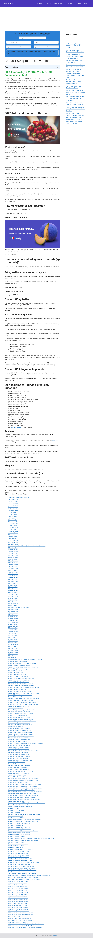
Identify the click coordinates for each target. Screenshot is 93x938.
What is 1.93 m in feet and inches (18, 907)
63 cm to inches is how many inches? (19, 607)
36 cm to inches (13, 564)
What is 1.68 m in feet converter (17, 883)
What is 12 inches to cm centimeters (18, 911)
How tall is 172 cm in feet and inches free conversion (23, 862)
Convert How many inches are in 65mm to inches (22, 786)
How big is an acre (13, 808)
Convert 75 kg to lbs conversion (17, 767)
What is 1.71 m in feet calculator (17, 886)
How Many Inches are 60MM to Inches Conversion (23, 821)
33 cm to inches (13, 561)
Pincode (86, 3)
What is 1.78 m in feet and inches (18, 892)
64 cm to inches (13, 609)
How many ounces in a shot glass (18, 844)
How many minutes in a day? (16, 836)
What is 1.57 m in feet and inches (18, 881)
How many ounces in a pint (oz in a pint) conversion (23, 840)
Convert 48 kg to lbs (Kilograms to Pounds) (21, 736)
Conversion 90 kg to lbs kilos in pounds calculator (22, 663)
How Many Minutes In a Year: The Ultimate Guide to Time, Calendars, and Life (31, 838)
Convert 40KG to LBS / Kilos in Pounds (19, 730)
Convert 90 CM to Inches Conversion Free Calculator (23, 778)
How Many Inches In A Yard (16, 825)
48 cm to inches (13, 579)
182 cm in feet (12, 535)
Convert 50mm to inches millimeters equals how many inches (26, 743)
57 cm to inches (13, 598)
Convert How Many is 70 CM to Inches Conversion (23, 795)
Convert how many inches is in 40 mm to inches (22, 793)
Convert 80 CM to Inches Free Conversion (20, 771)
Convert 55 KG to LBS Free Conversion (19, 745)
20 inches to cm (13, 542)
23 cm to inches (13, 549)
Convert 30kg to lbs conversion (17, 715)
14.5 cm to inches (13, 522)
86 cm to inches (13, 641)
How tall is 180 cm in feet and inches (19, 864)
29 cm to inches (13, 555)
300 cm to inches (13, 557)
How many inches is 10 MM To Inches (19, 827)
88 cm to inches (13, 643)
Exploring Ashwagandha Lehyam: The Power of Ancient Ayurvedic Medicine (75, 56)
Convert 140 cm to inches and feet (18, 680)
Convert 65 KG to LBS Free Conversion (19, 758)
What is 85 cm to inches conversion (18, 922)
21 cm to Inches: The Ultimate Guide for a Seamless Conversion (26, 546)
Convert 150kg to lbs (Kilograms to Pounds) (21, 685)
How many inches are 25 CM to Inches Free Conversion (24, 819)
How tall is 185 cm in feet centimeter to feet (21, 866)
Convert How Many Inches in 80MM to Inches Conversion (25, 791)
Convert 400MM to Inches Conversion (19, 728)
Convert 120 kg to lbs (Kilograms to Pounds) (21, 678)
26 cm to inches (13, 553)
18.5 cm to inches (13, 531)
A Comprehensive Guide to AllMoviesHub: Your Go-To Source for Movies (74, 121)
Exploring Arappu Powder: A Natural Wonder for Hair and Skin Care (76, 75)
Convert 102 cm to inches (15, 671)
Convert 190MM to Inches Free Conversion (20, 691)
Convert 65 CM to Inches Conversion (19, 756)
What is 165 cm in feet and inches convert (20, 913)
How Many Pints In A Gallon (16, 846)
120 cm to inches (13, 512)
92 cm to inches (13, 648)
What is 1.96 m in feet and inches (18, 909)
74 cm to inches (13, 628)
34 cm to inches (13, 563)
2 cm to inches (12, 538)
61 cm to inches (12, 605)
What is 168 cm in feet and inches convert (20, 914)
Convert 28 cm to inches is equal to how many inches (23, 704)
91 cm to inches (12, 646)
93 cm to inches (13, 650)
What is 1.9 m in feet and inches (17, 903)
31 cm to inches (12, 559)
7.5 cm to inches (13, 620)
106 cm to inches (13, 499)
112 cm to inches (13, 503)
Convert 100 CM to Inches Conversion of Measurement (24, 667)
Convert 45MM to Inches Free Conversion (20, 734)
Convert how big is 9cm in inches (18, 782)
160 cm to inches (13, 523)
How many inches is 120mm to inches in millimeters (23, 831)
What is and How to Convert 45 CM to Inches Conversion (25, 927)
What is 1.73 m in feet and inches (18, 888)
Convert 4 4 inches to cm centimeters (19, 723)
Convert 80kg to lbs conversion (17, 775)
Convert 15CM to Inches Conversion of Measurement (23, 687)
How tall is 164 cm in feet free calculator (20, 860)
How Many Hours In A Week (16, 818)
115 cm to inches (13, 505)
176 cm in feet (12, 529)
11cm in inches (12, 508)
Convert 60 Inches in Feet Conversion (19, 752)
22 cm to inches (13, 548)
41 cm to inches (12, 570)
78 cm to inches (13, 635)
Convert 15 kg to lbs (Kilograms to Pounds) (20, 683)
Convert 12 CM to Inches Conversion (18, 676)
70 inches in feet (13, 622)
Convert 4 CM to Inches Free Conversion (20, 724)
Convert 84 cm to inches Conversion (18, 777)
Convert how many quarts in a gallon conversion (22, 797)
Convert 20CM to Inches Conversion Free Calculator (23, 698)
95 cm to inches (13, 654)
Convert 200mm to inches (15, 697)
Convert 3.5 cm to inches (15, 708)
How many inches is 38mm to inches (19, 832)
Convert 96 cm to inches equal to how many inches (23, 780)
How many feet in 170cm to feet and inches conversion (24, 814)
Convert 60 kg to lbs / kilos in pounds (19, 754)
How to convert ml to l (14, 872)
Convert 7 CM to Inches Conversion (18, 764)
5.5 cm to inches (13, 583)
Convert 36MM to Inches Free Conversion (20, 719)
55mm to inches (13, 594)
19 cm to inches (12, 536)
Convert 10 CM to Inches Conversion (19, 665)
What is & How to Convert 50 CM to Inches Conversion (24, 879)
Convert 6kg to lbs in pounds (16, 762)
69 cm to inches (13, 618)
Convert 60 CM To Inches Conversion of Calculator (23, 751)
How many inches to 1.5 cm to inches (19, 834)
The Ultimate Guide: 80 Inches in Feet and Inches (22, 873)
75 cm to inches (13, 630)
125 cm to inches (13, 514)
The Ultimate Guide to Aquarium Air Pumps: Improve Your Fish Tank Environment (75, 81)
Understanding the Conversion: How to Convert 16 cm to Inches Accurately (30, 875)
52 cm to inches (13, 587)
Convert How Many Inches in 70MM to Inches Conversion (25, 788)
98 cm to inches (13, 656)
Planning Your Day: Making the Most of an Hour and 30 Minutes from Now (75, 109)
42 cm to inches (13, 572)
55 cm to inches (13, 592)
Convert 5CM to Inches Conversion (18, 747)
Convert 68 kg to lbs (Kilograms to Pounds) (21, 760)
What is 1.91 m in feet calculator (17, 905)
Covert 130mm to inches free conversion (20, 806)
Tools (47, 3)
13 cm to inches (12, 516)
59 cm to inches (13, 602)
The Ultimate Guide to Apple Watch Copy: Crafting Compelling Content (75, 92)
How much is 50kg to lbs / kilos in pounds (20, 849)
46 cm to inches (13, 576)
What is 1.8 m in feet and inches (17, 896)
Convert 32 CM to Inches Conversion (19, 717)
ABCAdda (54, 935)
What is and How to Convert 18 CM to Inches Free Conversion (26, 924)
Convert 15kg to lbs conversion (17, 689)
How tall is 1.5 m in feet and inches (18, 851)
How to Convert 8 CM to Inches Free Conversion (22, 870)
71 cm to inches (12, 624)
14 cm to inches (12, 520)
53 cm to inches (13, 589)
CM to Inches (12, 657)
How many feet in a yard (15, 816)
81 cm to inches (12, 639)
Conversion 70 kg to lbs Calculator (18, 661)
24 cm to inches (13, 551)
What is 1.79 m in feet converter (17, 894)
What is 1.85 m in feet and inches (18, 899)
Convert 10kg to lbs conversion (17, 674)
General (79, 3)
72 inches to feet (13, 626)
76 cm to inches (13, 631)
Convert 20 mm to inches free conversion (20, 695)
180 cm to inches (13, 533)
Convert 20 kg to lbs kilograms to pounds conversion (23, 693)
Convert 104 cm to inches (15, 672)
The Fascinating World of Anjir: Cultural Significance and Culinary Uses (75, 98)
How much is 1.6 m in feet (15, 847)
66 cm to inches (13, 613)
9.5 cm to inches (13, 644)
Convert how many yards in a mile (18, 801)
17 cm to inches (12, 525)
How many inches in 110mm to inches (19, 823)
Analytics (39, 3)
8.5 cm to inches (13, 637)
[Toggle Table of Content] (57, 67)
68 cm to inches (13, 616)
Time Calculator (58, 3)
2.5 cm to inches (13, 540)
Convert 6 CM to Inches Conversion (18, 749)
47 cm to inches (13, 577)
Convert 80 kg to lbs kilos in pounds (18, 773)
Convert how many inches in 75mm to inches (21, 790)
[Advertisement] (46, 17)
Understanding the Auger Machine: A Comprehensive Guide (74, 45)
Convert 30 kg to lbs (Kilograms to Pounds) (21, 710)
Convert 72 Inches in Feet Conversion (19, 765)
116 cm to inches (13, 507)
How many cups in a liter (15, 812)
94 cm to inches (13, 652)
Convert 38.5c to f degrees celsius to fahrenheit (22, 721)
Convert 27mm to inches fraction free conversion (22, 702)
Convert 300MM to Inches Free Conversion (20, 713)
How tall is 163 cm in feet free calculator (20, 859)
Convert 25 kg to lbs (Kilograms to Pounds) (20, 700)
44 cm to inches (13, 574)
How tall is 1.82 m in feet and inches (18, 857)
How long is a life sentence (16, 810)
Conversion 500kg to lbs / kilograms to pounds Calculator (25, 659)
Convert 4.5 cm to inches (15, 726)
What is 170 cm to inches (15, 916)
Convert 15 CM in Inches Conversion (18, 682)
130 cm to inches (13, 518)
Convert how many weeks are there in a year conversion (24, 799)
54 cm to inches (13, 590)
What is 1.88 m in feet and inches (18, 901)
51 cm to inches (12, 585)
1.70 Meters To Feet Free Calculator (18, 497)
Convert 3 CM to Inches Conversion (18, 706)
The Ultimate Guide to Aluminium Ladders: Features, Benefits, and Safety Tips (75, 115)
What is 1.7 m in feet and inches (17, 885)
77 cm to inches (13, 633)
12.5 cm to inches (13, 510)
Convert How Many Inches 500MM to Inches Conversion (24, 784)
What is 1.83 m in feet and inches (18, 898)
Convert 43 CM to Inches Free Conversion (20, 732)
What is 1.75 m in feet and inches (18, 890)
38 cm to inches (13, 566)
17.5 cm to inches (13, 527)
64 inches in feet (13, 611)
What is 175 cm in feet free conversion (19, 918)
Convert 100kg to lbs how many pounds (20, 669)
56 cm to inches (13, 596)
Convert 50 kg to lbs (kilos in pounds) (19, 739)
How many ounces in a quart (16, 842)
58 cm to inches (13, 600)
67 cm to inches (13, 615)
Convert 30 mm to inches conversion (19, 711)
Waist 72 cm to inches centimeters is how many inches (24, 877)
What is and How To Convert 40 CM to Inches (21, 926)
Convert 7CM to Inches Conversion (18, 769)
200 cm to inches (13, 544)
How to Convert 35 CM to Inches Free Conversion (22, 868)
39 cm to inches (13, 568)
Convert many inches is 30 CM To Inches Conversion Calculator (26, 803)
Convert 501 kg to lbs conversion (17, 741)
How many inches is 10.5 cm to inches (19, 829)
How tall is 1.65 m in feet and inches (18, 855)
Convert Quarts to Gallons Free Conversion (20, 805)
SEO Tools (69, 3)
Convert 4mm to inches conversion (18, 738)
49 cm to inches (13, 581)
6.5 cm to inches (13, 603)
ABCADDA (8, 4)
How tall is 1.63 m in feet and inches (18, 853)
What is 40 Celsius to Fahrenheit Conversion (21, 920)
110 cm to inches (13, 501)
